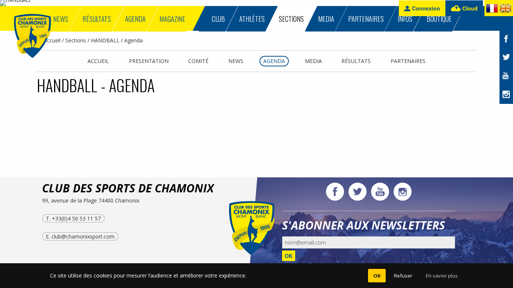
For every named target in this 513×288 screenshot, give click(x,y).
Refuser (403, 275)
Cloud (469, 8)
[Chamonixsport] (32, 36)
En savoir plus (442, 275)
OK (289, 256)
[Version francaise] (492, 10)
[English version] (505, 10)
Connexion (425, 8)
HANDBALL (105, 40)
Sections (75, 40)
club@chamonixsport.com (83, 236)
